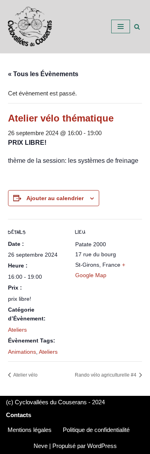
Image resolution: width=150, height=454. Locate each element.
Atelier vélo (25, 375)
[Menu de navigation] (120, 26)
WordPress (102, 445)
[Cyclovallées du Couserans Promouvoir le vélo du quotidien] (30, 27)
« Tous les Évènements (43, 74)
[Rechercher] (137, 27)
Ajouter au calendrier (55, 198)
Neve (41, 445)
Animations (22, 352)
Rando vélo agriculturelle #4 (106, 375)
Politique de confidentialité (96, 429)
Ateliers (17, 329)
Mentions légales (30, 429)
